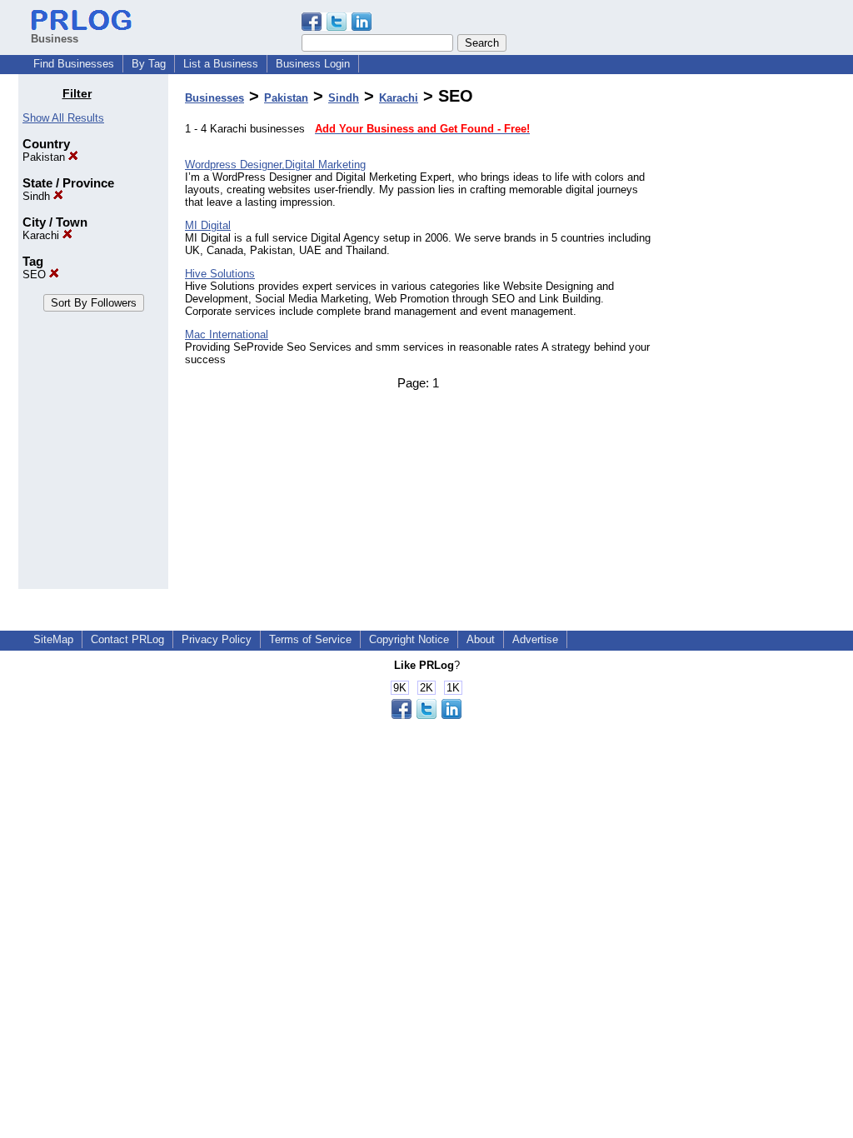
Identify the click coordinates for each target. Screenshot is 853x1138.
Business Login (313, 63)
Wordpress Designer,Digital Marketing (275, 164)
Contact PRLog (127, 639)
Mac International (226, 334)
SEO (35, 274)
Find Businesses (73, 63)
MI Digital (208, 225)
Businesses (214, 98)
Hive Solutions (220, 273)
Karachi (42, 235)
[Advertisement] (749, 336)
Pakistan (45, 157)
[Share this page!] (337, 27)
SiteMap (53, 639)
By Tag (149, 63)
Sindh (37, 196)
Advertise (535, 639)
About (480, 639)
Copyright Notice (409, 639)
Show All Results (63, 118)
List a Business (220, 63)
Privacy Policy (217, 639)
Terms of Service (310, 639)
